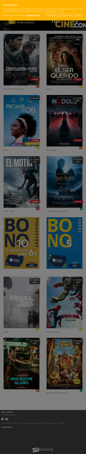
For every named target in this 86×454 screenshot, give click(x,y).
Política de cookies (33, 15)
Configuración (51, 15)
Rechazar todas (66, 15)
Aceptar (78, 15)
